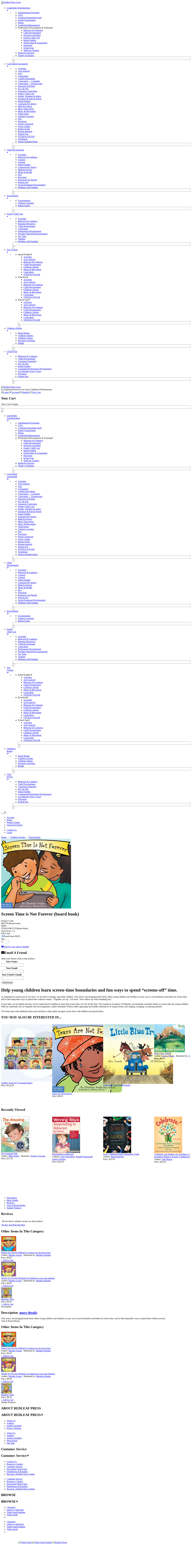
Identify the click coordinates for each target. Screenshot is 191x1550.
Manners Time (7, 1299)
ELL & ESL (23, 89)
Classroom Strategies (27, 361)
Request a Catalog (15, 1464)
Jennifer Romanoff (84, 1157)
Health (21, 343)
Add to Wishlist (22, 947)
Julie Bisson (167, 1159)
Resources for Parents (27, 180)
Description (12, 1198)
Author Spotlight (14, 1426)
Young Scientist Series (28, 141)
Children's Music (25, 338)
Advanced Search (14, 825)
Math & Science (25, 106)
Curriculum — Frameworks (30, 83)
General (21, 162)
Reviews (10, 1203)
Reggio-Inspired (25, 131)
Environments (24, 200)
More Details (12, 1200)
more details (28, 1312)
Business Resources (26, 224)
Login (9, 832)
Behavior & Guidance (33, 30)
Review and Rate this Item (13, 1225)
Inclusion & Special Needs (29, 99)
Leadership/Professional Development (34, 369)
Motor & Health (25, 172)
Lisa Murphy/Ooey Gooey (29, 371)
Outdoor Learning (26, 116)
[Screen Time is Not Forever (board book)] (36, 908)
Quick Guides (24, 126)
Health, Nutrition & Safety (29, 96)
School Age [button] (23, 300)
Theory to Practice (26, 55)
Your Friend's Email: (12, 975)
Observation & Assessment (35, 43)
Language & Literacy (27, 104)
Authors (10, 1423)
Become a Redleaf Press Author (21, 1474)
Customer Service (14, 1466)
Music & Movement (27, 111)
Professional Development (29, 231)
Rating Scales (24, 129)
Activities (22, 68)
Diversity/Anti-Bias (32, 35)
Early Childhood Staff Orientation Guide (121, 1154)
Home (9, 820)
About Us (11, 1421)
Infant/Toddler (29, 40)
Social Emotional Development (31, 185)
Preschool (27, 45)
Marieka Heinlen (43, 1255)
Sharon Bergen (117, 1157)
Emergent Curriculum (27, 91)
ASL (20, 73)
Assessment (23, 76)
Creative (21, 160)
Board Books (24, 333)
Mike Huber (14, 1156)
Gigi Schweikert (67, 1157)
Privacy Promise (14, 1428)
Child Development (32, 33)
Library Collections (15, 1510)
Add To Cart (9, 947)
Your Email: (12, 968)
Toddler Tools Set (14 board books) (16, 1083)
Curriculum (23, 229)
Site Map (11, 1443)
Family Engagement (27, 20)
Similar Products (14, 1208)
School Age (28, 48)
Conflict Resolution (26, 78)
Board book (9, 936)
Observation (23, 114)
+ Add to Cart (7, 1260)
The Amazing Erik (9, 1153)
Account (10, 817)
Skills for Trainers (31, 50)
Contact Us (12, 830)
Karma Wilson (168, 1056)
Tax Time (22, 236)
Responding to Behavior (63, 1154)
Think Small (12, 1515)
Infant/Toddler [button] (24, 254)
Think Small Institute (16, 1512)
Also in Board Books (16, 1205)
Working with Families (28, 187)
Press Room (12, 1440)
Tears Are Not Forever (62, 1093)
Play (20, 119)
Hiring (21, 23)
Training (21, 239)
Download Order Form (17, 1469)
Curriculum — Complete (29, 81)
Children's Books (31, 267)
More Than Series (26, 109)
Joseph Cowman (37, 1156)
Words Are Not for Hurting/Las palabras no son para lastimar (28, 1278)
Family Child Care (31, 38)
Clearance (11, 1507)
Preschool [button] (22, 277)
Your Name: (12, 961)
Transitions (23, 139)
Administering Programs (28, 12)
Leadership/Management (29, 25)
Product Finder (13, 822)
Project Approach (25, 124)
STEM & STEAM (26, 136)
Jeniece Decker (59, 1159)
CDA (20, 15)
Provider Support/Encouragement (32, 234)
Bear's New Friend (162, 1053)
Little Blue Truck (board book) (116, 1085)
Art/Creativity (24, 71)
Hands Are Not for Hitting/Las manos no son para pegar (26, 1252)
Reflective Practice (26, 53)
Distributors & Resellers (17, 1471)
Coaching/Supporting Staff (30, 17)
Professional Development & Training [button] (35, 28)
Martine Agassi (15, 1255)
